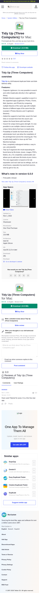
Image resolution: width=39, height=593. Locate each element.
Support (4, 580)
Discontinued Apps (8, 544)
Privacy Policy (6, 559)
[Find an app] (9, 7)
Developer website (26, 67)
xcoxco (4, 389)
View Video (10, 210)
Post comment (19, 366)
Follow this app (9, 67)
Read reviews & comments (10, 62)
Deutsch (10, 529)
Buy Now (20, 53)
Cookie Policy (6, 570)
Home (3, 18)
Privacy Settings (7, 565)
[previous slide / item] (4, 198)
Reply (10, 404)
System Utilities (12, 18)
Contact (4, 575)
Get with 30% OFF (19, 445)
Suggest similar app (19, 502)
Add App (5, 539)
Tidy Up (5, 81)
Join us (32, 1)
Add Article (5, 549)
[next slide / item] (34, 198)
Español (17, 529)
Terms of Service (7, 554)
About (4, 534)
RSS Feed (5, 585)
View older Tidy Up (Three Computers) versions (17, 182)
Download (20, 48)
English (4, 529)
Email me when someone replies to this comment (18, 360)
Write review (19, 325)
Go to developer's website (14, 262)
